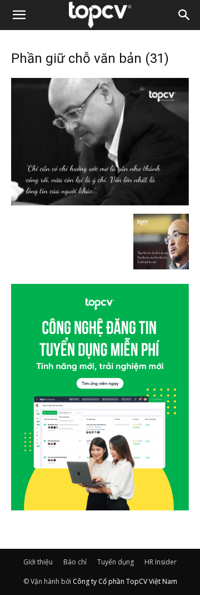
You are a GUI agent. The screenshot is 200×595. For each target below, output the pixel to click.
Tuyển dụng (115, 562)
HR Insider (160, 562)
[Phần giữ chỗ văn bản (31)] (100, 202)
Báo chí (75, 562)
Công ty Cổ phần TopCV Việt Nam (125, 581)
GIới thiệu (38, 562)
